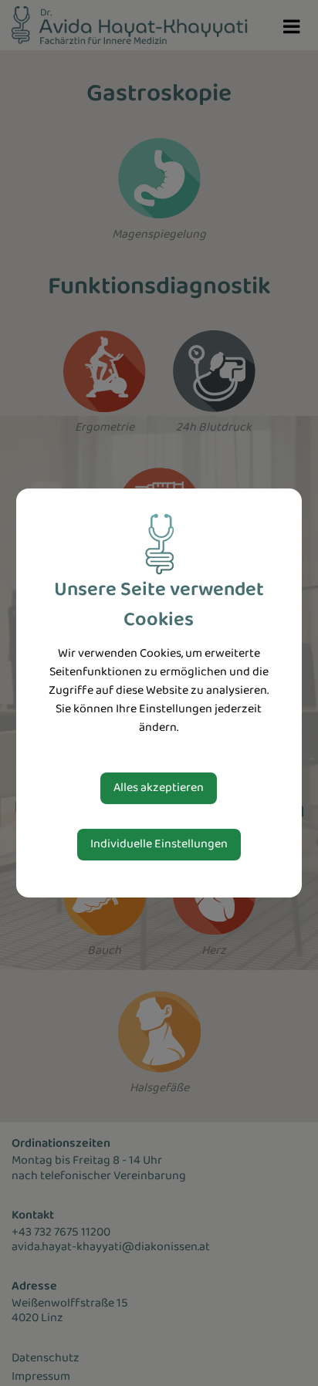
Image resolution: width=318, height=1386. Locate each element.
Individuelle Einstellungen (159, 844)
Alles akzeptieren (158, 787)
